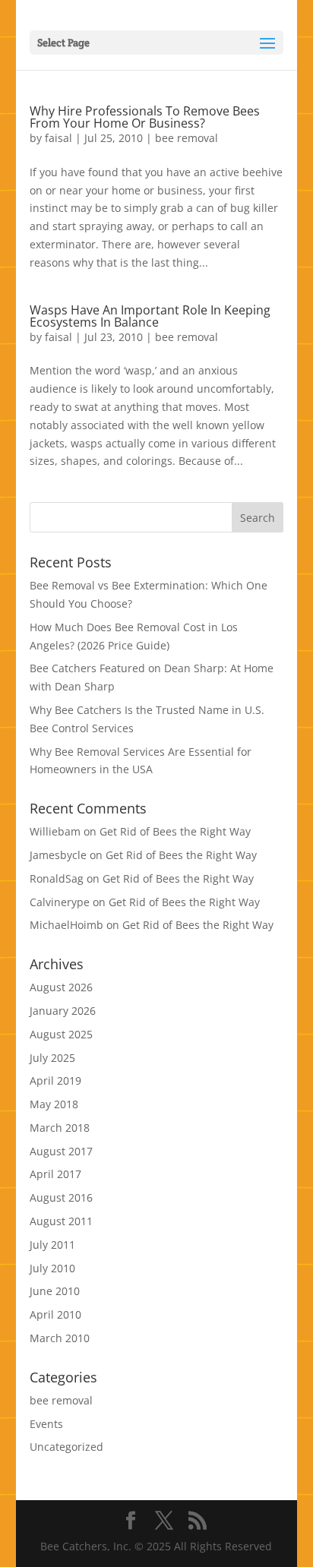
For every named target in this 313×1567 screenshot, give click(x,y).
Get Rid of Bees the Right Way (175, 831)
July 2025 (52, 1057)
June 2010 (55, 1291)
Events (46, 1424)
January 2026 (63, 1010)
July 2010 (52, 1268)
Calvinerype (60, 902)
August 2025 (61, 1034)
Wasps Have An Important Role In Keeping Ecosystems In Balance (150, 316)
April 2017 (55, 1174)
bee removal (186, 138)
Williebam (55, 831)
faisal (58, 138)
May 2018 (54, 1104)
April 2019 (55, 1080)
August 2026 (61, 987)
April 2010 (55, 1314)
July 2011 (52, 1244)
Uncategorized (66, 1446)
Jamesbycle (58, 855)
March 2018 (60, 1127)
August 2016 (61, 1197)
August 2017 (61, 1151)
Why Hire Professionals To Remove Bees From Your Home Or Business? (145, 117)
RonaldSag (57, 878)
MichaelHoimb (66, 925)
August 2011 (61, 1221)
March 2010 (60, 1338)
